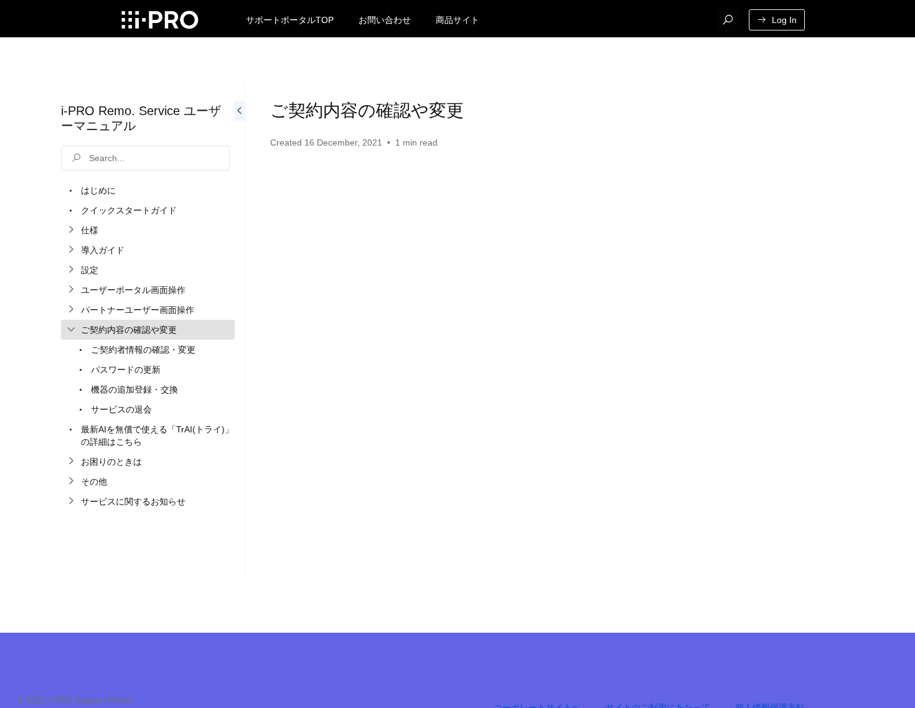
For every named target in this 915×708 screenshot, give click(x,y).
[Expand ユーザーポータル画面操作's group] (71, 290)
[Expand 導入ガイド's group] (71, 250)
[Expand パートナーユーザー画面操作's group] (71, 310)
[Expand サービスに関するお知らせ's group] (71, 501)
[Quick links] (160, 19)
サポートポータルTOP (290, 20)
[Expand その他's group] (71, 481)
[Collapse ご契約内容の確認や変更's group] (71, 330)
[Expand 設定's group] (71, 270)
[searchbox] (145, 158)
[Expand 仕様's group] (71, 230)
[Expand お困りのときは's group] (71, 462)
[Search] (727, 19)
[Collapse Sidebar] (240, 329)
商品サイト (457, 20)
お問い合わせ (385, 20)
